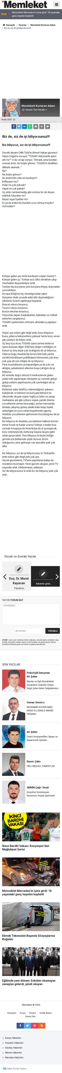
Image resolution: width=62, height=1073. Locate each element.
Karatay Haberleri (13, 1047)
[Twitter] (19, 126)
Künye (23, 1013)
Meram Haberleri (13, 1052)
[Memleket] (24, 4)
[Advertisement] (31, 62)
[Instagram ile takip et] (34, 1026)
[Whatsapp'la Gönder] (30, 126)
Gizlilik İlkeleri (46, 1013)
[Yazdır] (41, 126)
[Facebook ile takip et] (20, 1026)
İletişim (32, 1013)
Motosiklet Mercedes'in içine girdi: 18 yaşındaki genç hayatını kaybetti (36, 14)
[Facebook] (14, 126)
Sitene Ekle (30, 1016)
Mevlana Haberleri (14, 1057)
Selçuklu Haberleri (14, 1042)
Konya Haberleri (13, 1038)
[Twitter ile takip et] (27, 1026)
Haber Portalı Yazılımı (17, 1069)
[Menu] (56, 4)
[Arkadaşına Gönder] (35, 126)
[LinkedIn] (24, 126)
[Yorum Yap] (47, 126)
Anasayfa (11, 1013)
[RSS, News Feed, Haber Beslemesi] (41, 1026)
